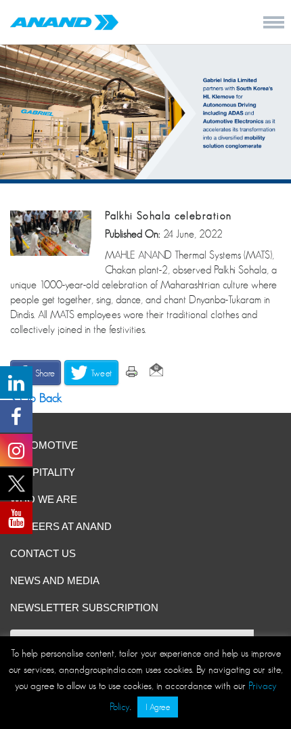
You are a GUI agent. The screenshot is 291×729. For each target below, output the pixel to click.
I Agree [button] (158, 707)
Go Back (39, 398)
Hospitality (42, 472)
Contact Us (43, 553)
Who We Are (43, 499)
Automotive (44, 445)
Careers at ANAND (61, 526)
